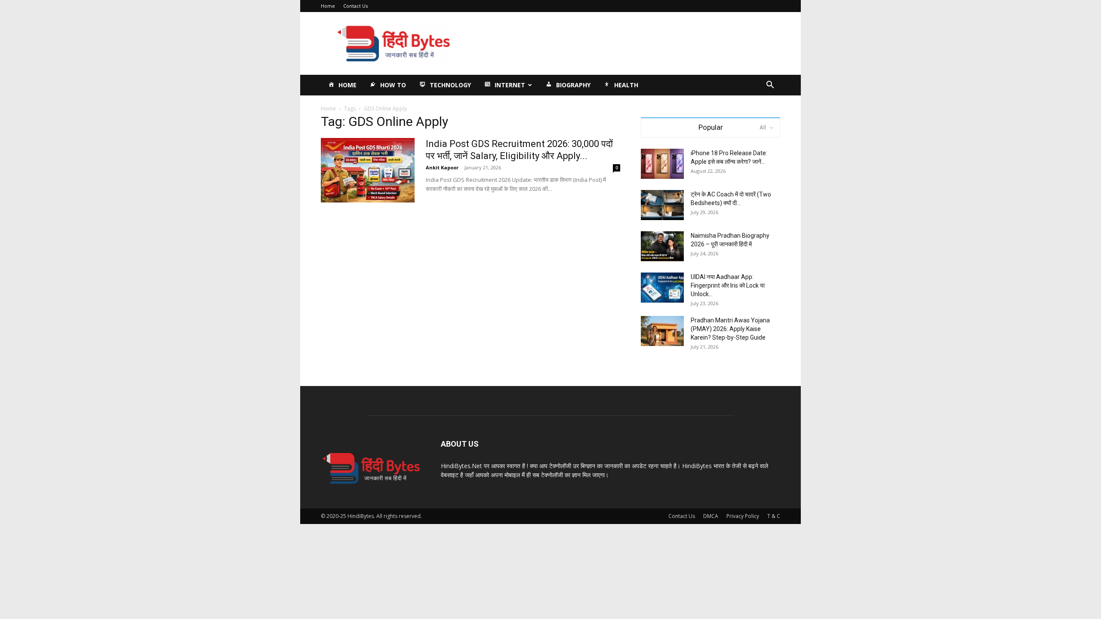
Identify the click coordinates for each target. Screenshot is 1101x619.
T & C (773, 516)
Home (328, 6)
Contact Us (355, 6)
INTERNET (510, 85)
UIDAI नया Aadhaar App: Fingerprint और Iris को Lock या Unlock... (728, 285)
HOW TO (393, 85)
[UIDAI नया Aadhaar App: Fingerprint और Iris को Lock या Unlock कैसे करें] (662, 288)
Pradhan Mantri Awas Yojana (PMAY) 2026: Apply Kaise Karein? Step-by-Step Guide (730, 329)
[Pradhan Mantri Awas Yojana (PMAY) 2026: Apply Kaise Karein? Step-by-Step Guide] (662, 331)
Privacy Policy (742, 516)
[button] (770, 86)
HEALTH (626, 85)
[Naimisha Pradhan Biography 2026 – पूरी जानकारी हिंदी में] (662, 246)
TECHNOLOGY (450, 85)
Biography (573, 85)
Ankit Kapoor (442, 167)
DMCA (710, 516)
